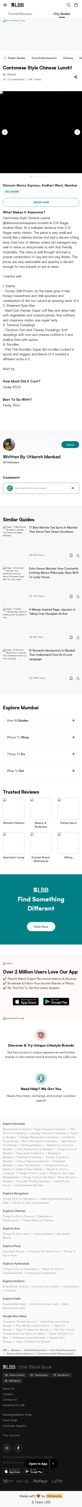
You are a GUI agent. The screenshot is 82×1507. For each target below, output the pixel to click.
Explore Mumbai (14, 1124)
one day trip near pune (44, 1251)
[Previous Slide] (5, 132)
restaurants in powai (16, 1129)
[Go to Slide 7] (47, 176)
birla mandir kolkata (15, 1286)
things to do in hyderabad (20, 1268)
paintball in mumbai (29, 1157)
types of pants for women (33, 1341)
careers (8, 1394)
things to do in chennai (18, 1216)
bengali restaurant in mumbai (39, 1137)
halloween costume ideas (29, 1337)
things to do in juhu (31, 1173)
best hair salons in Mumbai (39, 1141)
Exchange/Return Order (17, 1414)
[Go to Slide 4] (39, 176)
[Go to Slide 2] (34, 176)
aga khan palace (14, 1251)
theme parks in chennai (38, 1220)
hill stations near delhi (44, 1304)
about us (8, 1388)
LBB (5, 1350)
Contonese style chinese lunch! (55, 1353)
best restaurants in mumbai (35, 1149)
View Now (41, 926)
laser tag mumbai (28, 1165)
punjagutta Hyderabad (41, 1272)
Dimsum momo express (20, 1353)
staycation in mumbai (30, 1153)
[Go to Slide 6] (45, 176)
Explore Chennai (14, 1211)
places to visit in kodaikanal (31, 1202)
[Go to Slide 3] (37, 176)
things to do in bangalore (20, 1198)
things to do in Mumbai (38, 1177)
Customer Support (14, 1425)
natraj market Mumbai (29, 1185)
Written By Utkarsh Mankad (31, 456)
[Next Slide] (77, 132)
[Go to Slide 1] (31, 176)
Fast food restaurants (63, 1350)
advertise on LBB (14, 1405)
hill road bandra (32, 1145)
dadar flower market (29, 1169)
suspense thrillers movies (19, 1321)
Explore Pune (12, 1246)
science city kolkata (46, 1286)
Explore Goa (11, 1228)
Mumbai (15, 1350)
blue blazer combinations (32, 1325)
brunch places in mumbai (33, 1161)
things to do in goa (16, 1233)
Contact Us (10, 1399)
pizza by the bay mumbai (33, 1181)
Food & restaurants (35, 1350)
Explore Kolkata (14, 1281)
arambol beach (43, 1233)
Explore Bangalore (15, 1193)
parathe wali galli (14, 1304)
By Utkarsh (9, 74)
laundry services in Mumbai (48, 1133)
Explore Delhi (12, 1298)
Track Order (10, 1420)
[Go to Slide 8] (50, 176)
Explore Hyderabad (16, 1263)
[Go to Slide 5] (42, 176)
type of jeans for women (33, 1329)
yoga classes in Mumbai (49, 1129)
